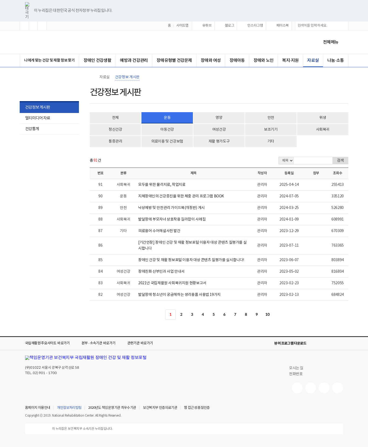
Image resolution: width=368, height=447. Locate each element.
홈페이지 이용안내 (37, 408)
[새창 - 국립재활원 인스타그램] (324, 387)
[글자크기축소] (42, 26)
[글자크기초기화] (33, 26)
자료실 (313, 60)
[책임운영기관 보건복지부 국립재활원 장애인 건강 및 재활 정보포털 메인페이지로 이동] (86, 357)
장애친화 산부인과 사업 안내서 (161, 271)
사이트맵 (182, 26)
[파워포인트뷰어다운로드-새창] (322, 343)
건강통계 (29, 129)
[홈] (92, 77)
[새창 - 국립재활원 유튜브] (297, 387)
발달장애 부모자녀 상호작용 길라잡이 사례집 (172, 219)
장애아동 (237, 60)
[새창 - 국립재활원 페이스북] (337, 387)
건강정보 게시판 (37, 107)
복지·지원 (290, 60)
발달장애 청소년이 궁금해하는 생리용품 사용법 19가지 (179, 295)
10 (267, 315)
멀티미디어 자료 (37, 118)
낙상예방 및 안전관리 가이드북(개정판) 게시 (171, 208)
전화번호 (296, 374)
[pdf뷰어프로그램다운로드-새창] (331, 343)
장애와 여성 (211, 60)
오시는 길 (296, 368)
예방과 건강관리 (134, 60)
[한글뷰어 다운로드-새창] (314, 343)
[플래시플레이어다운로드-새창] (339, 343)
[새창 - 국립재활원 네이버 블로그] (310, 387)
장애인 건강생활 (97, 60)
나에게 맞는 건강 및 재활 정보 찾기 (49, 60)
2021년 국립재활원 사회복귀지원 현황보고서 (172, 283)
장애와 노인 (263, 60)
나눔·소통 (335, 60)
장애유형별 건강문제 (174, 60)
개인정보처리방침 (69, 408)
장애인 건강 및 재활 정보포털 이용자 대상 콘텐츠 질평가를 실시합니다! (191, 260)
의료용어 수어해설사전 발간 (159, 231)
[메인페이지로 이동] (70, 42)
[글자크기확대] (24, 26)
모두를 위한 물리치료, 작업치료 (161, 185)
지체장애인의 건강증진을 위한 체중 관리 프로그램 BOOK (181, 196)
